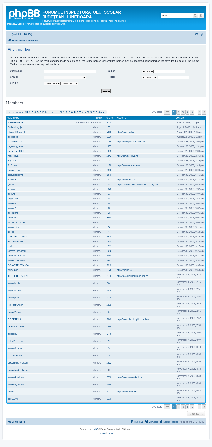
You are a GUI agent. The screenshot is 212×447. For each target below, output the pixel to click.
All (26, 112)
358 (109, 236)
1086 (108, 251)
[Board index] (24, 13)
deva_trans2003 (16, 151)
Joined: (112, 71)
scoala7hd (13, 208)
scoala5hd (13, 203)
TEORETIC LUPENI (18, 276)
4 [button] (187, 112)
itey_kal (12, 160)
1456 (108, 326)
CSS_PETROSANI (17, 236)
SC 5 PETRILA (15, 341)
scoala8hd (13, 213)
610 (109, 399)
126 (109, 265)
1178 (109, 270)
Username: (16, 71)
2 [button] (178, 112)
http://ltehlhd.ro (124, 270)
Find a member (15, 112)
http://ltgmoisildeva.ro (127, 156)
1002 (108, 179)
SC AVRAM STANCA (18, 265)
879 (109, 377)
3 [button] (183, 112)
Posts (109, 118)
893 (109, 217)
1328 (108, 189)
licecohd (12, 189)
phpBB (95, 429)
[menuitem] (28, 34)
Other (101, 112)
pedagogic (13, 137)
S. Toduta (12, 165)
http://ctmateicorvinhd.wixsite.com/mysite (137, 184)
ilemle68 (12, 179)
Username (13, 118)
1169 (109, 141)
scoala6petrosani (16, 255)
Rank (99, 118)
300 (109, 255)
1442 (108, 156)
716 (109, 297)
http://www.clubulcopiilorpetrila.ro (133, 319)
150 (109, 175)
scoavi (11, 391)
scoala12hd (13, 227)
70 (109, 127)
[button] (167, 112)
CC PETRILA (14, 319)
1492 (108, 362)
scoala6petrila (15, 348)
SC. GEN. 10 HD (16, 222)
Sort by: (14, 83)
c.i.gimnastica (15, 141)
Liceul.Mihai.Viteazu (18, 362)
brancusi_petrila (16, 326)
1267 (108, 184)
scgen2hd (13, 198)
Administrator (15, 122)
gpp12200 (13, 399)
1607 (108, 146)
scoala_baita (14, 170)
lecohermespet (15, 241)
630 (109, 122)
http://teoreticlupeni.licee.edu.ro (132, 276)
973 (109, 334)
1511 (109, 246)
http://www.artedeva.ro (128, 165)
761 (109, 260)
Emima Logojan (15, 127)
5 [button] (192, 112)
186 (109, 319)
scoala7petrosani (16, 260)
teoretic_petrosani (17, 251)
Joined (180, 118)
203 (109, 384)
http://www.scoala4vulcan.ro (131, 377)
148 (109, 290)
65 (109, 312)
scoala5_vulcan (16, 384)
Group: (14, 77)
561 (109, 283)
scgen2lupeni (14, 290)
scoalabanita (14, 283)
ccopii (11, 232)
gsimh (11, 184)
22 (109, 227)
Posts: (111, 77)
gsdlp (10, 246)
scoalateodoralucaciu (18, 370)
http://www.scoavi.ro (127, 391)
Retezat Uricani (15, 305)
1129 (109, 165)
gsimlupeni (13, 270)
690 (109, 170)
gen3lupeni (13, 297)
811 (109, 391)
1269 (108, 305)
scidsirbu (12, 334)
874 (109, 276)
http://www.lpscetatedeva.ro (131, 141)
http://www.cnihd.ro (126, 179)
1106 (109, 137)
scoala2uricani (15, 312)
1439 (108, 151)
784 (109, 132)
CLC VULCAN (15, 355)
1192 (109, 160)
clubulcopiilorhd (15, 175)
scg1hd (11, 194)
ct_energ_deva (15, 146)
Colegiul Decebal (16, 132)
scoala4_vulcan (16, 377)
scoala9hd (13, 217)
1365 (108, 241)
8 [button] (199, 112)
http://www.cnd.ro (125, 132)
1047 (108, 198)
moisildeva (13, 156)
